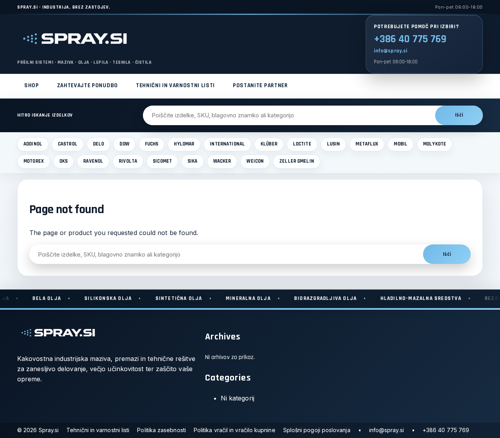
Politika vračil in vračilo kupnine (234, 430)
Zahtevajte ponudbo (87, 85)
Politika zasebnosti (161, 430)
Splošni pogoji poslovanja (316, 430)
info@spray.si (390, 50)
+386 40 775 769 (410, 39)
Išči (459, 115)
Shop (31, 85)
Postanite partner (260, 85)
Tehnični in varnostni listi (175, 85)
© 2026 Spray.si (38, 430)
